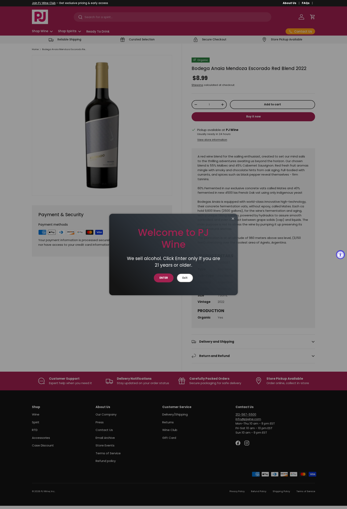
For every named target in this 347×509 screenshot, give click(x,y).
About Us (289, 3)
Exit (185, 278)
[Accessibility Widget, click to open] (340, 254)
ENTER (163, 278)
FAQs (305, 3)
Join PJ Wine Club (44, 3)
